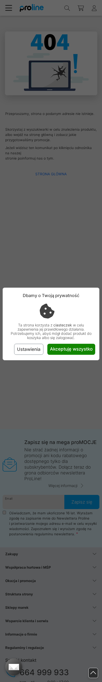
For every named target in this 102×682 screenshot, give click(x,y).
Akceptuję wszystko (71, 349)
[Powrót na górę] (93, 673)
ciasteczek (62, 325)
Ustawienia (29, 349)
